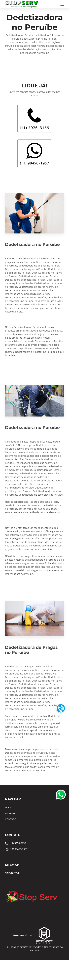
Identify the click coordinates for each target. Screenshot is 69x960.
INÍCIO (8, 807)
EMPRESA (10, 813)
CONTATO (10, 819)
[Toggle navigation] (62, 4)
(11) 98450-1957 (18, 849)
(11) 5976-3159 (18, 843)
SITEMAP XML (12, 873)
